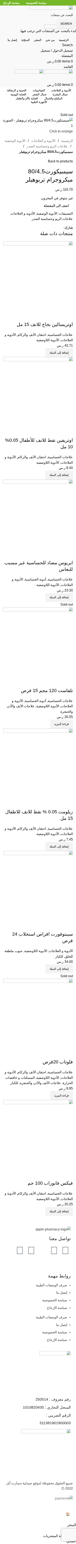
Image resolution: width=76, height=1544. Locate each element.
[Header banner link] (38, 772)
